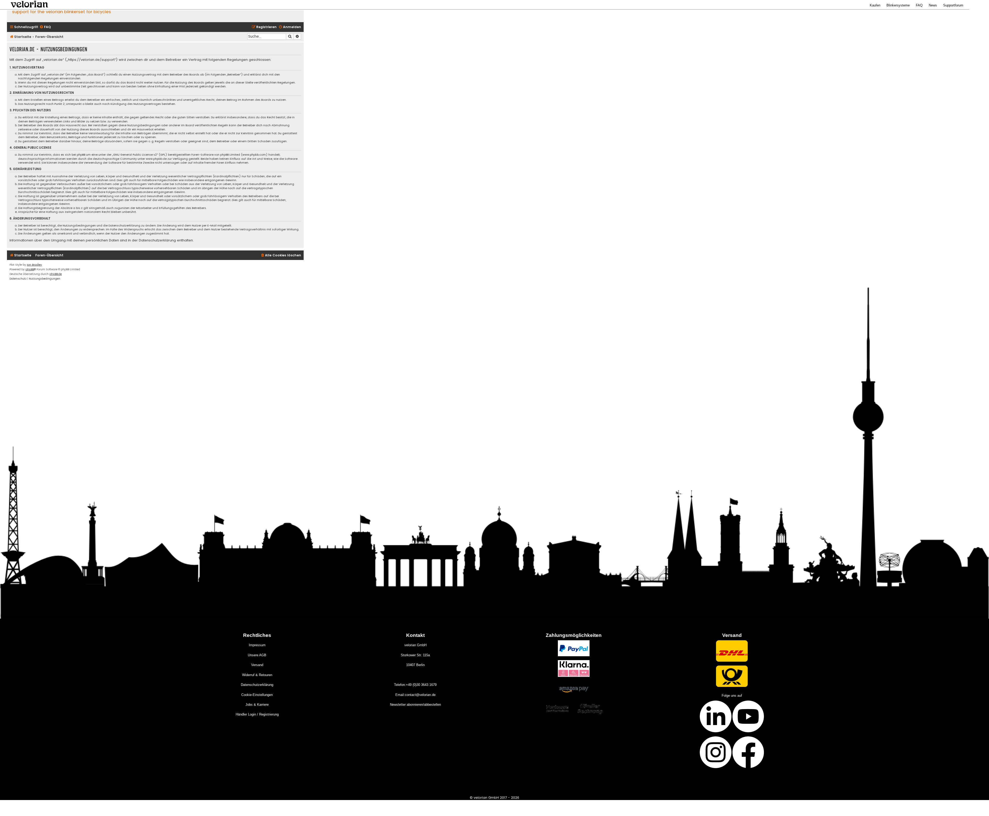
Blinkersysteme (898, 5)
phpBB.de (55, 274)
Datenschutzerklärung (257, 685)
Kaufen (875, 5)
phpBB (29, 269)
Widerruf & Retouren (257, 675)
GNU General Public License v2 (135, 155)
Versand (257, 665)
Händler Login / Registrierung (257, 714)
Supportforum (953, 5)
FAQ (919, 5)
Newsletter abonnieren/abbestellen (415, 704)
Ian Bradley (34, 265)
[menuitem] (45, 27)
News (933, 5)
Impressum (257, 645)
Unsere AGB (257, 655)
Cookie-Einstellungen (257, 695)
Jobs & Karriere (257, 704)
